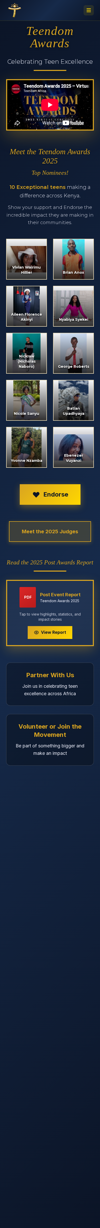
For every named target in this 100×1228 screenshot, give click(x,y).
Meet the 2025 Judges (50, 531)
